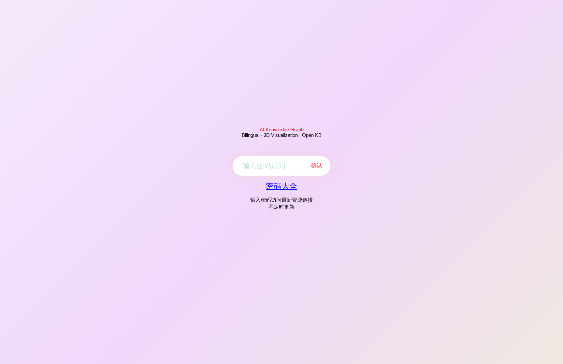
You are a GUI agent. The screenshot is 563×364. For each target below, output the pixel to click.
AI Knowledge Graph (282, 129)
